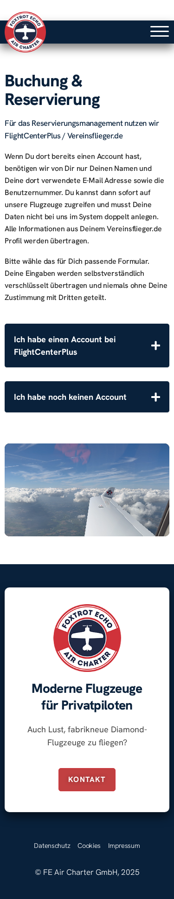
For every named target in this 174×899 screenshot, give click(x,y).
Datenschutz (52, 845)
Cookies (89, 845)
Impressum (124, 845)
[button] (160, 31)
